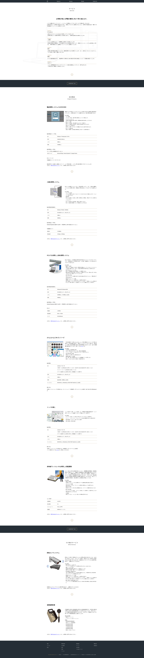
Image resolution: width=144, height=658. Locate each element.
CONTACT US (72, 83)
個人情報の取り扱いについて (75, 654)
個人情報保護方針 (66, 654)
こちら (81, 346)
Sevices (77, 643)
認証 (62, 647)
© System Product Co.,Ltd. (52, 654)
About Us (58, 1)
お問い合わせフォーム (55, 165)
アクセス (63, 651)
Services (70, 1)
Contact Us (95, 1)
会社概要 (63, 645)
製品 (48, 647)
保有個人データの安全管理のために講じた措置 (89, 654)
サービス (48, 645)
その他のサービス (79, 649)
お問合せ (60, 654)
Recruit (82, 1)
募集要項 (95, 645)
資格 (62, 649)
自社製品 (77, 647)
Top (47, 643)
